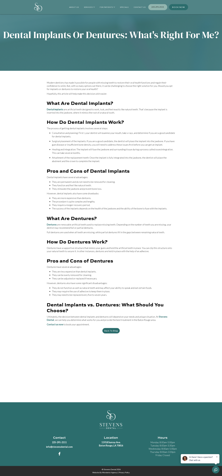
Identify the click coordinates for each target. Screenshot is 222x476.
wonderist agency (109, 472)
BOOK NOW (178, 7)
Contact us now (55, 324)
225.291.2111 (157, 7)
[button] (89, 7)
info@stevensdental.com (59, 446)
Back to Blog (111, 330)
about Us (74, 7)
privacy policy (124, 472)
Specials (124, 7)
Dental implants (55, 109)
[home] (38, 7)
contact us (140, 7)
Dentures (52, 224)
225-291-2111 (59, 442)
